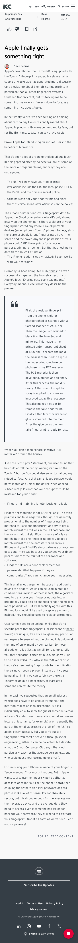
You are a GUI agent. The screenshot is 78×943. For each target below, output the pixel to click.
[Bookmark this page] (27, 29)
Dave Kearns (45, 16)
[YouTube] (39, 926)
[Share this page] (35, 29)
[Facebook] (49, 926)
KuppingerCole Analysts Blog (14, 16)
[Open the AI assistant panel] (68, 934)
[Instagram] (29, 926)
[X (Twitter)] (59, 926)
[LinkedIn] (19, 926)
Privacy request (39, 909)
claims (52, 271)
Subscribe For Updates (39, 885)
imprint (19, 903)
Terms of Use (35, 903)
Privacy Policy (54, 903)
